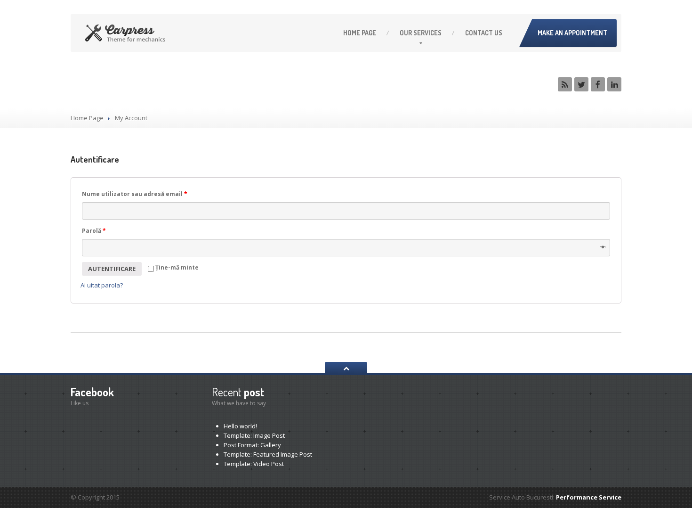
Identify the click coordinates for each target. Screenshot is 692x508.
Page (359, 33)
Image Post (254, 435)
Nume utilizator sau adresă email (134, 194)
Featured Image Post (268, 454)
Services (421, 33)
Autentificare (112, 268)
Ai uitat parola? (101, 285)
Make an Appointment (572, 33)
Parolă (94, 231)
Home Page (87, 118)
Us (483, 33)
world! (240, 426)
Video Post (254, 463)
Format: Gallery (252, 445)
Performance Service (588, 497)
